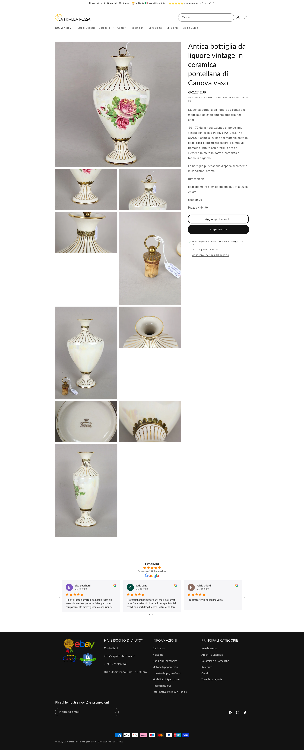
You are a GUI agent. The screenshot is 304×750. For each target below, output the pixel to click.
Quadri (205, 673)
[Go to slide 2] (152, 614)
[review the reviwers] (114, 586)
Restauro (206, 667)
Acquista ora (218, 229)
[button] (106, 28)
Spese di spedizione (216, 97)
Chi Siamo (158, 648)
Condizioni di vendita (165, 661)
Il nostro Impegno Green (167, 673)
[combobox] (206, 17)
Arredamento (209, 648)
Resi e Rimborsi (162, 685)
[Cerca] (230, 17)
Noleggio (158, 654)
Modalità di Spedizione (166, 679)
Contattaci (111, 648)
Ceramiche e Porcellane (215, 661)
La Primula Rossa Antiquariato (79, 742)
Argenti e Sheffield (212, 654)
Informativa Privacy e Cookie (170, 692)
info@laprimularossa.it (119, 656)
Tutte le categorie (211, 679)
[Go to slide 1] (149, 614)
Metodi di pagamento (165, 667)
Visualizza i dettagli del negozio (210, 255)
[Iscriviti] (114, 712)
